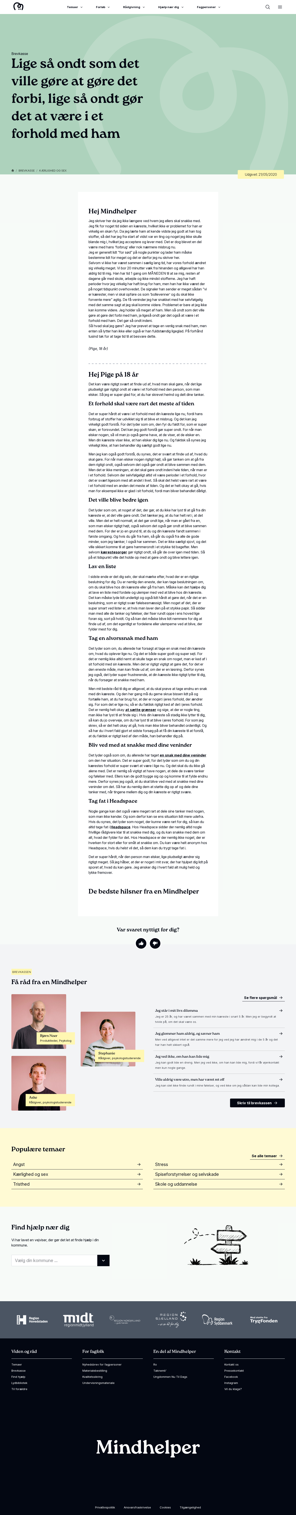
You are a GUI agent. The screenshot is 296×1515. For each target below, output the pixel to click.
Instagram (231, 1383)
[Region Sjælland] (171, 1320)
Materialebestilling (94, 1370)
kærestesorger (114, 552)
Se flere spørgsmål (260, 997)
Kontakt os (231, 1364)
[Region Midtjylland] (78, 1319)
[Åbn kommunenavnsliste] (103, 1260)
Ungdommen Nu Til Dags (170, 1376)
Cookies (165, 1507)
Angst (19, 1164)
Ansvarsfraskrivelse (137, 1507)
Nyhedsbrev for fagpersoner (102, 1364)
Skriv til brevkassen (254, 1103)
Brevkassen (21, 972)
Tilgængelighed (190, 1507)
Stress (161, 1164)
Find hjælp (18, 1376)
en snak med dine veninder (183, 755)
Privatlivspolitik (105, 1507)
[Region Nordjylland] (125, 1319)
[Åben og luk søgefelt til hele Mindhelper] (268, 7)
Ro (155, 1364)
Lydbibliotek (19, 1383)
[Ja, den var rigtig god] (141, 943)
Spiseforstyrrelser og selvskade (187, 1174)
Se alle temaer (264, 1156)
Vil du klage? (233, 1389)
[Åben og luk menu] (280, 7)
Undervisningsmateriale (98, 1383)
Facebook (231, 1376)
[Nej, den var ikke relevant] (155, 943)
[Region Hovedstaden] (32, 1320)
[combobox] (60, 1260)
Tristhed (21, 1184)
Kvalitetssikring (92, 1376)
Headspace (120, 827)
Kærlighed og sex (53, 170)
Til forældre (19, 1389)
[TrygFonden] (263, 1320)
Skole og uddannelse (176, 1184)
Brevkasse (27, 170)
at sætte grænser (140, 709)
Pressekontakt (234, 1370)
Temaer (16, 1364)
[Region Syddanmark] (217, 1319)
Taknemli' (160, 1370)
